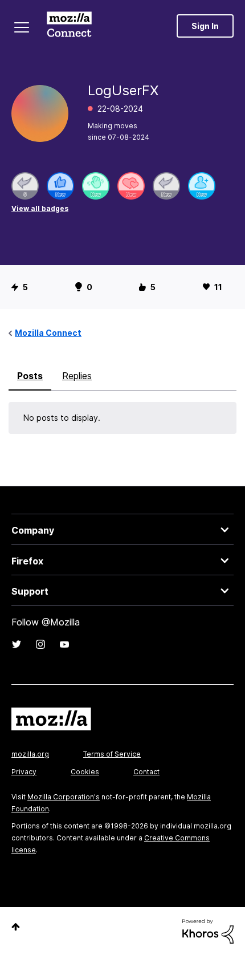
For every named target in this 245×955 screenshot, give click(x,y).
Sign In (205, 26)
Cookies (85, 771)
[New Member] (201, 186)
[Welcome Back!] (95, 186)
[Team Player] (60, 186)
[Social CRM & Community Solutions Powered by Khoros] (208, 930)
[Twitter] (16, 644)
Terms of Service (112, 754)
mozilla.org (30, 754)
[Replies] (25, 186)
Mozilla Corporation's (63, 797)
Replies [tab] (77, 375)
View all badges (39, 208)
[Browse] (21, 27)
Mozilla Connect (69, 25)
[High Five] (131, 186)
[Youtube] (64, 644)
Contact (146, 771)
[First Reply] (166, 186)
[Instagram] (40, 644)
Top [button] (15, 927)
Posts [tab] (30, 375)
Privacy (23, 771)
